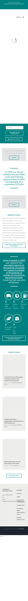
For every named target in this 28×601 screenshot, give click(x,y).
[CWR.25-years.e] (8, 12)
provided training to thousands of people (14, 266)
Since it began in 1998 (14, 260)
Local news (14, 382)
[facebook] (9, 7)
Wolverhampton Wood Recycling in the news (12, 462)
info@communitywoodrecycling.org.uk (13, 501)
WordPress (21, 529)
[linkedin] (18, 7)
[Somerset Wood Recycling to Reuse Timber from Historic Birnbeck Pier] (14, 364)
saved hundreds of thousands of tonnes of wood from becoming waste (14, 274)
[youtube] (15, 7)
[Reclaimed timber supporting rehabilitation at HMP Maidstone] (14, 406)
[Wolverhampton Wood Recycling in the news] (14, 448)
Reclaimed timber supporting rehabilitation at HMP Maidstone (13, 421)
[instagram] (12, 7)
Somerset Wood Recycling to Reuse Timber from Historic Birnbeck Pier (13, 379)
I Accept (14, 157)
